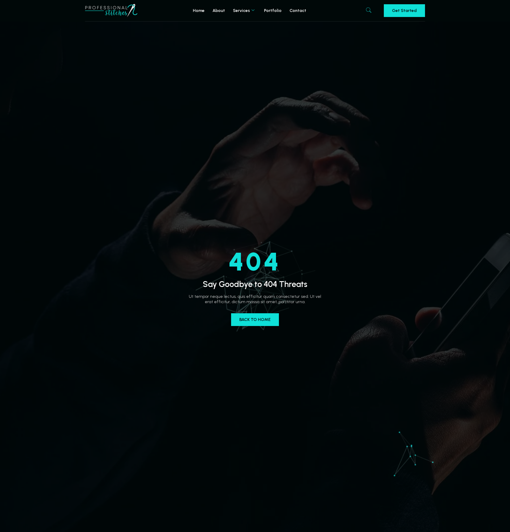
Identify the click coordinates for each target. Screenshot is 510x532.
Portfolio (273, 10)
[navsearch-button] (368, 10)
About (218, 10)
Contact (298, 10)
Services (241, 10)
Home (199, 10)
